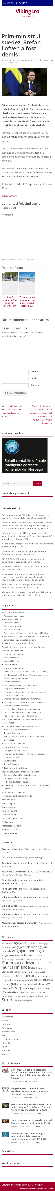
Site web (35, 385)
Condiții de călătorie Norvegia (17, 778)
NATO (47, 984)
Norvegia (16, 988)
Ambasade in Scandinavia (14, 612)
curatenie (37, 959)
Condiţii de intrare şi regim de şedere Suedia (23, 647)
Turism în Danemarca (13, 733)
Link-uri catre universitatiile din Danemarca (22, 712)
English (5, 1020)
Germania (40, 968)
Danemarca (13, 962)
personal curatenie (41, 988)
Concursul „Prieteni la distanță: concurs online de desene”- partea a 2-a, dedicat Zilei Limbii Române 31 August (31, 1074)
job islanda (37, 972)
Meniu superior (17, 3)
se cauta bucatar (30, 992)
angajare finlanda (24, 947)
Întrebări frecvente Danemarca (17, 705)
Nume (34, 371)
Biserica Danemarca (12, 657)
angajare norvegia (28, 950)
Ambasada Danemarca (14, 616)
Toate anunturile (9, 833)
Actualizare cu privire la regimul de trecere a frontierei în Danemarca (23, 586)
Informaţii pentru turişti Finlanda (18, 796)
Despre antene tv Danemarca (16, 688)
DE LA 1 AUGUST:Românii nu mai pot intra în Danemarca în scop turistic (23, 560)
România (6, 1050)
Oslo (29, 988)
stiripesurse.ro (9, 195)
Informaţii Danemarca (12, 668)
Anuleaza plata (9, 803)
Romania (9, 992)
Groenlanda (7, 971)
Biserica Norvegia (11, 661)
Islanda (27, 971)
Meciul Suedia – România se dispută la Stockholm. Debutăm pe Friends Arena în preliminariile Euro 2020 (31, 1107)
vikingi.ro (28, 1000)
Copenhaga (8, 959)
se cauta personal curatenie (22, 996)
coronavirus (20, 959)
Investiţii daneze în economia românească (22, 709)
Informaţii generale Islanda (15, 747)
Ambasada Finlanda (12, 619)
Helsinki (17, 972)
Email (34, 378)
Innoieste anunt (9, 810)
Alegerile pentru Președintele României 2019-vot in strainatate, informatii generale (30, 1091)
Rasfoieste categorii (11, 825)
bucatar (28, 955)
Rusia (19, 992)
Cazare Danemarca (12, 681)
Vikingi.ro (27, 11)
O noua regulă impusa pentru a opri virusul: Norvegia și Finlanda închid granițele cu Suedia (27, 306)
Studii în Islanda (10, 761)
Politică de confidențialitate (15, 768)
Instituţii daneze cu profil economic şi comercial (24, 702)
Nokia (4, 988)
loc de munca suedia (25, 983)
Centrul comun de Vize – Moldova (18, 643)
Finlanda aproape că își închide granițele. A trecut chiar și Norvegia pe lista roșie (25, 516)
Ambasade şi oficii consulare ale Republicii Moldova (26, 633)
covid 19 (29, 959)
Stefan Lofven (23, 259)
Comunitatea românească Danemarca (20, 685)
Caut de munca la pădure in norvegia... (26, 857)
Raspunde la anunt (11, 829)
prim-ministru (10, 259)
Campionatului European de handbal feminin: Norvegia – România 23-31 (31, 1121)
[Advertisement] (28, 26)
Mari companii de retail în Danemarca (20, 716)
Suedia (45, 60)
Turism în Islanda (11, 764)
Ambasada (6, 943)
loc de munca (22, 975)
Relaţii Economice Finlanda (14, 792)
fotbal (33, 967)
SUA (46, 996)
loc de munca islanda (21, 979)
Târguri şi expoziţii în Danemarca (18, 729)
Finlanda (22, 967)
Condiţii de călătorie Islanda (16, 750)
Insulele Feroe (8, 1031)
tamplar (20, 1000)
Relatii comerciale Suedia (15, 650)
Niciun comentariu (9, 62)
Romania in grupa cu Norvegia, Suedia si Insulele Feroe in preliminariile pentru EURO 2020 (29, 1136)
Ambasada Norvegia (13, 626)
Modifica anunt (9, 814)
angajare (18, 942)
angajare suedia (13, 955)
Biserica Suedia (10, 664)
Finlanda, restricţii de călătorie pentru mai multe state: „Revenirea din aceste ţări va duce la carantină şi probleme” (27, 536)
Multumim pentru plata (13, 818)
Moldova (40, 984)
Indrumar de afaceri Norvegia (17, 782)
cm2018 (38, 955)
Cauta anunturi (9, 807)
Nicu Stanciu (9, 60)
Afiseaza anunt (9, 799)
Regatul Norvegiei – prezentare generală (21, 771)
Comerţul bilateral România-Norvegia (20, 775)
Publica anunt (8, 822)
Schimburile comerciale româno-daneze (21, 726)
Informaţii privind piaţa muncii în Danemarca (23, 699)
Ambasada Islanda (12, 622)
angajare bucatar (33, 943)
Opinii (4, 1046)
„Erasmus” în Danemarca (14, 743)
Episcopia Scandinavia (12, 654)
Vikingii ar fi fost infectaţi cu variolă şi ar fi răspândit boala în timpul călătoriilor (26, 593)
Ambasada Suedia (12, 629)
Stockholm (39, 996)
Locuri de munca (10, 1039)
